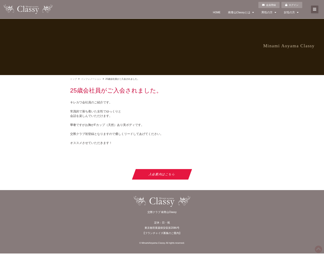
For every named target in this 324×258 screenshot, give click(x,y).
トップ (73, 79)
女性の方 (289, 12)
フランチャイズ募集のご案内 (162, 233)
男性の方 (267, 12)
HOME (216, 12)
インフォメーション (91, 79)
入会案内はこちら (162, 174)
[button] (314, 9)
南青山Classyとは (239, 12)
